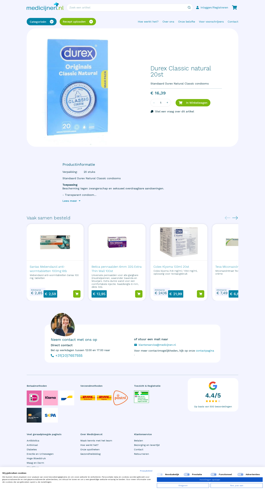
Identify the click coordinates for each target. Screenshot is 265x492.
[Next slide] (235, 218)
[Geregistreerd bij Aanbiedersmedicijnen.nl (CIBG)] (141, 397)
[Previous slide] (227, 218)
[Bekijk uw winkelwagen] (234, 7)
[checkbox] (160, 474)
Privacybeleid (146, 471)
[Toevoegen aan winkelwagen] (77, 294)
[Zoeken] (189, 7)
